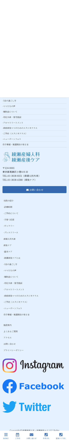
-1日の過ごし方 (9, 100)
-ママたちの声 (9, 106)
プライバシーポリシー (14, 350)
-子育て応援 (9, 219)
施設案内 (8, 325)
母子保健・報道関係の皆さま (16, 144)
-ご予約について (11, 213)
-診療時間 (8, 206)
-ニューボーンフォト (12, 138)
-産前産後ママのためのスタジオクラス (20, 127)
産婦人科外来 (10, 238)
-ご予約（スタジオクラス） (15, 133)
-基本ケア (8, 251)
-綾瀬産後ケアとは (12, 257)
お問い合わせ (10, 343)
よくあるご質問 (11, 331)
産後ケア (8, 245)
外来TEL (46, 438)
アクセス (8, 337)
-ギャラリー (9, 225)
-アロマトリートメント (13, 122)
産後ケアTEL (61, 438)
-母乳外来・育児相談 (12, 117)
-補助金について (10, 111)
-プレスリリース (11, 232)
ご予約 (17, 438)
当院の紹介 (9, 200)
